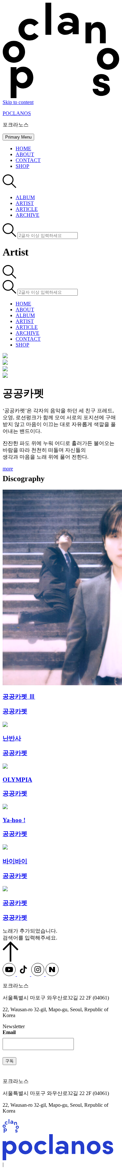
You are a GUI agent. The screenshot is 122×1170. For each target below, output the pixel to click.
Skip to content (18, 102)
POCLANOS (17, 113)
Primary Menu (18, 137)
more (8, 468)
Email (9, 1032)
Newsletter (14, 1026)
